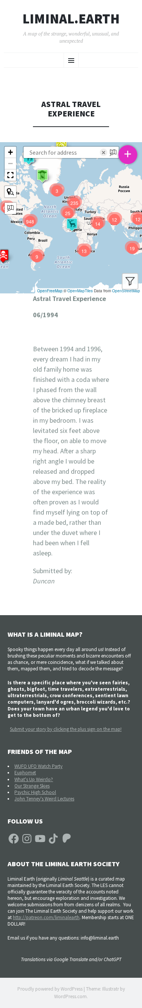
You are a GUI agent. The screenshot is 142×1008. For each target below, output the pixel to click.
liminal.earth (71, 18)
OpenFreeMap (49, 290)
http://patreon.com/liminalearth (46, 917)
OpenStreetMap (126, 290)
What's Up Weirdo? (33, 779)
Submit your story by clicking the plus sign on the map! (66, 729)
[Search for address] (10, 208)
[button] (42, 175)
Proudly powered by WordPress (50, 989)
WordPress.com (70, 996)
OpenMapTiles (80, 290)
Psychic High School (35, 792)
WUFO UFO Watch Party (38, 766)
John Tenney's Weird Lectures (44, 799)
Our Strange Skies (32, 786)
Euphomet (25, 772)
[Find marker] (10, 191)
